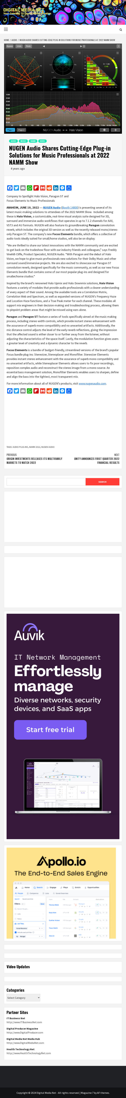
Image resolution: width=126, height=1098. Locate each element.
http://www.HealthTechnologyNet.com (29, 1053)
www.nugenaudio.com (92, 383)
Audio (13, 141)
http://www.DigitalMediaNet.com (25, 1042)
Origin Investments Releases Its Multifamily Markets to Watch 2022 (34, 459)
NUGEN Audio (47, 446)
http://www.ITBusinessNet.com (24, 1022)
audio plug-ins (20, 446)
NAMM (33, 141)
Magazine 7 (87, 1092)
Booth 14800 (70, 207)
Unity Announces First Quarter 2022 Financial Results (96, 459)
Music (23, 141)
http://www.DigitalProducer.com (25, 1032)
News (42, 141)
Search (102, 481)
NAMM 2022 (34, 446)
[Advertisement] (63, 420)
